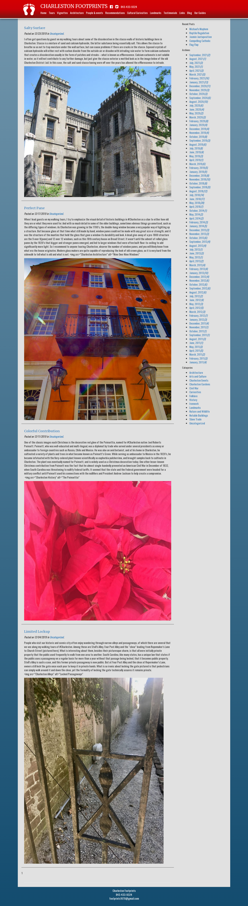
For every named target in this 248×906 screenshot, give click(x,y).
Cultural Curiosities (137, 13)
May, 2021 (196, 66)
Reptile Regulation (199, 33)
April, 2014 (196, 218)
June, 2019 (196, 152)
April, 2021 (196, 70)
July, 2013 (195, 249)
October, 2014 (198, 210)
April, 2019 (196, 160)
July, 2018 (196, 195)
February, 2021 (199, 78)
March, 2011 (197, 354)
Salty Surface (34, 28)
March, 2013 (197, 265)
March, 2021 (197, 74)
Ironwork (194, 404)
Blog (189, 13)
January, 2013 (198, 273)
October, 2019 (198, 137)
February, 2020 (198, 121)
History (193, 400)
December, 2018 (199, 175)
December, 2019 (199, 129)
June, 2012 (196, 300)
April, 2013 (196, 261)
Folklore (193, 396)
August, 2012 (197, 292)
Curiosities (195, 392)
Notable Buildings (198, 415)
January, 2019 (198, 172)
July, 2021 (196, 63)
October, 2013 (198, 238)
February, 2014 (198, 222)
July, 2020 (196, 105)
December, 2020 (199, 86)
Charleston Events (198, 380)
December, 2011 (199, 323)
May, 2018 (196, 203)
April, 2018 (196, 206)
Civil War (193, 388)
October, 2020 (198, 94)
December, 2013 (199, 230)
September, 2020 (200, 98)
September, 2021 (199, 55)
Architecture (77, 13)
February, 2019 (198, 168)
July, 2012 (196, 296)
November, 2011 (198, 327)
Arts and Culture (197, 376)
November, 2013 (199, 234)
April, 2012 (196, 308)
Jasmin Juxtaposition (200, 37)
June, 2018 (196, 199)
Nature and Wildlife (199, 411)
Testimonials (170, 13)
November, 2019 (199, 133)
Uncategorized (57, 33)
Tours (52, 13)
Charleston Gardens (199, 384)
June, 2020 (196, 109)
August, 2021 (197, 59)
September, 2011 (199, 335)
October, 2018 (198, 183)
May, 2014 (196, 214)
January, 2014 (198, 226)
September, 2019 (199, 140)
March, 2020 (197, 117)
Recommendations (115, 13)
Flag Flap (193, 44)
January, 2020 (198, 125)
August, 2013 (197, 246)
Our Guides (200, 13)
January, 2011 (197, 362)
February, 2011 (198, 358)
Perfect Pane (34, 208)
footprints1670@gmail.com (124, 898)
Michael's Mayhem (198, 29)
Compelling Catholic (199, 41)
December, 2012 (199, 277)
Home (43, 13)
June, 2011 (196, 343)
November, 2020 (199, 90)
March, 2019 (197, 164)
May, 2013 (196, 257)
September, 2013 (199, 242)
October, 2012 (198, 284)
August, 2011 (197, 339)
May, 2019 (196, 156)
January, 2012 (198, 319)
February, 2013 (198, 269)
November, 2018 (199, 179)
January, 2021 (198, 82)
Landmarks (155, 13)
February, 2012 (198, 315)
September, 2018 (199, 187)
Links (182, 13)
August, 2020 (198, 102)
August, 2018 (198, 191)
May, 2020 (196, 113)
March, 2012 (197, 312)
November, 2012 (199, 280)
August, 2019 (197, 144)
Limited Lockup (37, 631)
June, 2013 (196, 253)
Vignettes (62, 13)
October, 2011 (197, 331)
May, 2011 (195, 347)
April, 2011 (196, 350)
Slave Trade (195, 419)
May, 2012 (196, 304)
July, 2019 (196, 148)
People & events (94, 13)
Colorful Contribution (42, 431)
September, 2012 (199, 288)
